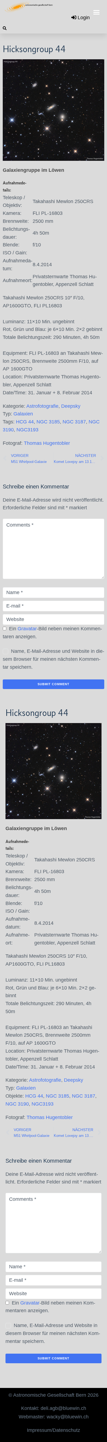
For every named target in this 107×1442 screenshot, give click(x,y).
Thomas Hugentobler (47, 443)
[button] (96, 12)
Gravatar (27, 628)
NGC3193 (27, 429)
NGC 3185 (48, 422)
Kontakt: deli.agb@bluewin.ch (53, 1408)
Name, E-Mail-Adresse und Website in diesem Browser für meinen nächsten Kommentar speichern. (53, 659)
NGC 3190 (17, 1104)
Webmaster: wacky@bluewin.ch (54, 1416)
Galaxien (23, 414)
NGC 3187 (74, 422)
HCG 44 (25, 422)
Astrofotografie (42, 406)
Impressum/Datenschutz (53, 1430)
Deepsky (70, 406)
